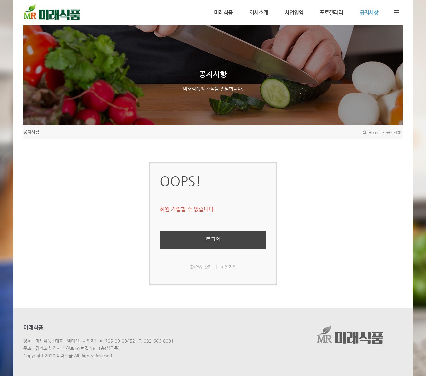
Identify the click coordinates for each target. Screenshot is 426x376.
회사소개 (258, 12)
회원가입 (229, 266)
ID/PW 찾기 (201, 266)
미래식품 (223, 12)
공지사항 (369, 12)
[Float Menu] (396, 11)
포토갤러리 (331, 12)
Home (373, 132)
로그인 (213, 239)
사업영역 (294, 12)
